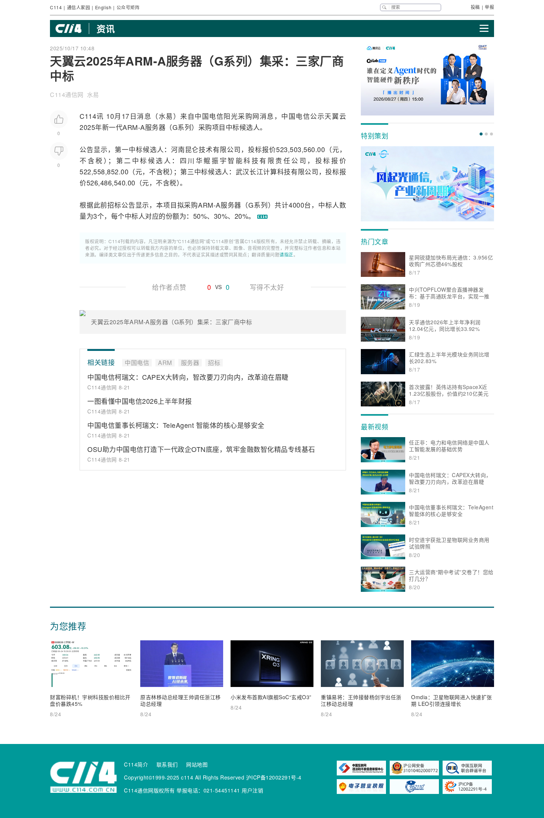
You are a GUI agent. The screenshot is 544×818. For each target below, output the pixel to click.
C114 (56, 7)
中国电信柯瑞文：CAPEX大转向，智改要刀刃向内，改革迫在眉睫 (188, 377)
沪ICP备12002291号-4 (274, 777)
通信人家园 (78, 7)
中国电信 (209, 116)
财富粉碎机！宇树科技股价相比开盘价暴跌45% (90, 700)
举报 (489, 7)
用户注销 (252, 790)
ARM (130, 127)
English (103, 7)
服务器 (155, 127)
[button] (481, 134)
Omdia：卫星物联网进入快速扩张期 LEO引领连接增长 (451, 700)
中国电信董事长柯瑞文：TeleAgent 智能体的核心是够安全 (176, 425)
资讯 (106, 28)
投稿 (475, 7)
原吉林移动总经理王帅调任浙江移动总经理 (180, 700)
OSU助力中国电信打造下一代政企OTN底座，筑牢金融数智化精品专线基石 (201, 449)
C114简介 (136, 764)
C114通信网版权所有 (149, 790)
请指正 (286, 254)
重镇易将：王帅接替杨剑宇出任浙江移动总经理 (361, 700)
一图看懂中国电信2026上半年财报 (139, 401)
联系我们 (167, 764)
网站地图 (197, 764)
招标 (114, 204)
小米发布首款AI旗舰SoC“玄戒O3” (271, 697)
